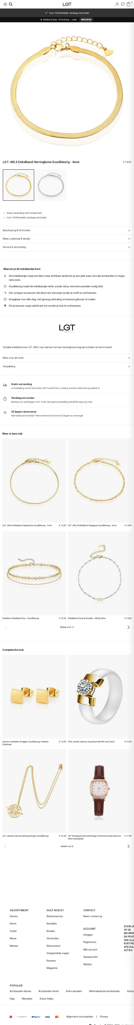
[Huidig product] (18, 185)
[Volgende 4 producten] (128, 627)
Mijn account (90, 949)
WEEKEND (86, 19)
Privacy (104, 1016)
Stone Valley (46, 998)
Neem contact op (92, 916)
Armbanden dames (20, 991)
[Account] (117, 4)
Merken (14, 946)
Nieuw (13, 938)
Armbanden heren (49, 991)
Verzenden (53, 938)
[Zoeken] (10, 4)
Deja (12, 998)
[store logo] (67, 4)
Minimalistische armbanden (104, 991)
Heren (13, 923)
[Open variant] (51, 185)
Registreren (89, 942)
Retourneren (54, 946)
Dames (14, 916)
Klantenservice (55, 916)
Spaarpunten (90, 956)
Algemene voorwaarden (79, 1016)
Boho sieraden (74, 991)
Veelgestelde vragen (58, 953)
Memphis (27, 998)
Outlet (13, 931)
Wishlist (87, 964)
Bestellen (52, 923)
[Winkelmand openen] (128, 4)
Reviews (51, 960)
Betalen (51, 931)
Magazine (52, 968)
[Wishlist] (123, 4)
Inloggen (88, 934)
